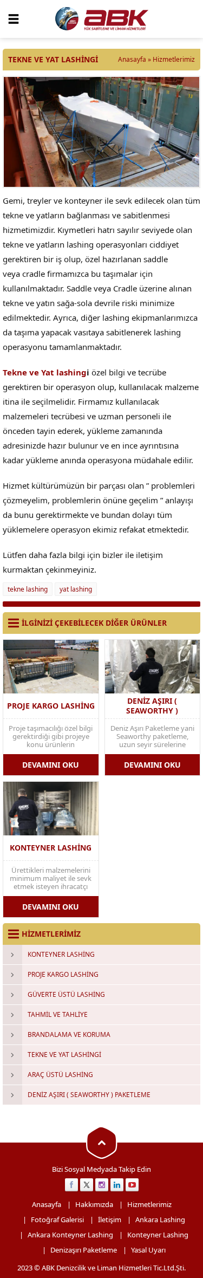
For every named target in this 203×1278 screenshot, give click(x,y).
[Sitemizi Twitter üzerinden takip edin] (86, 1184)
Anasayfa (132, 59)
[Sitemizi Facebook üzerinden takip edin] (71, 1184)
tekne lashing (28, 589)
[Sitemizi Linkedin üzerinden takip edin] (116, 1184)
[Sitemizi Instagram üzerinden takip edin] (101, 1184)
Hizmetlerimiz (174, 59)
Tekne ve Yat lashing (45, 372)
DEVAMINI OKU (50, 765)
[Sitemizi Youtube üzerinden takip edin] (132, 1184)
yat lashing (76, 589)
